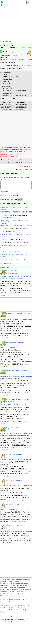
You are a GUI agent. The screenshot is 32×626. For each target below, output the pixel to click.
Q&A (2, 610)
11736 (3, 162)
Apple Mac (11, 579)
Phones (14, 610)
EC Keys (9, 41)
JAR (27, 606)
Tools (18, 594)
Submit (20, 199)
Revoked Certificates (16, 592)
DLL (1, 608)
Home (2, 41)
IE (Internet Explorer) (20, 583)
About (11, 600)
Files (6, 608)
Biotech (7, 610)
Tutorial (23, 594)
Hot (6, 600)
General (16, 581)
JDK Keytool (24, 585)
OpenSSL (15, 589)
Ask (10, 602)
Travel (19, 610)
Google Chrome (6, 583)
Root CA (3, 594)
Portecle (28, 589)
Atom (6, 602)
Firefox (10, 581)
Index (25, 600)
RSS (2, 602)
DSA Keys (26, 579)
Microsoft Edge (19, 587)
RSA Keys (11, 594)
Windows (10, 596)
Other (22, 589)
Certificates (13, 608)
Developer (9, 606)
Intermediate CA (6, 585)
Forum (2, 612)
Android (3, 579)
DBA (15, 606)
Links (25, 608)
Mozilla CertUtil (5, 589)
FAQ (24, 610)
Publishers (4, 592)
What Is (3, 596)
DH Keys (19, 579)
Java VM (16, 585)
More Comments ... (6, 263)
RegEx (20, 608)
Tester (2, 606)
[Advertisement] (16, 23)
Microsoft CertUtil (6, 587)
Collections (18, 600)
